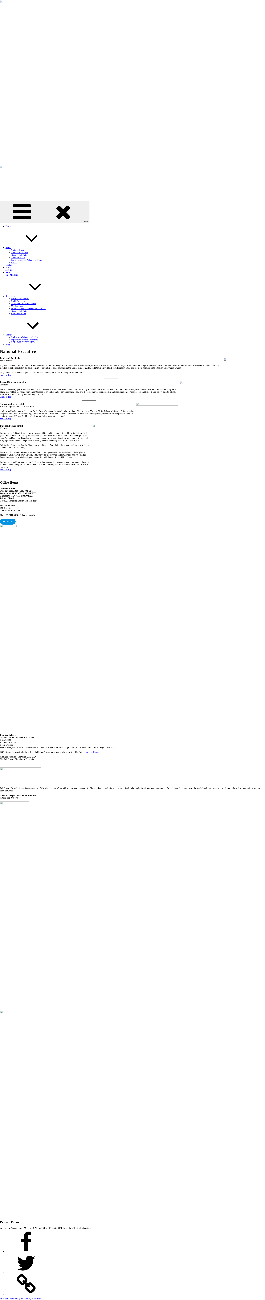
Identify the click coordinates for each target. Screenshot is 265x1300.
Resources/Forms (18, 313)
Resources (10, 296)
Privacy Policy (6, 1299)
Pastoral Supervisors (20, 298)
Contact (9, 265)
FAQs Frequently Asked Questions (26, 260)
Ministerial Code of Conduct (23, 303)
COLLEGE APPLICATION (23, 342)
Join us (9, 270)
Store (8, 272)
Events (8, 267)
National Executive (19, 252)
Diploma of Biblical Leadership (25, 340)
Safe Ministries (12, 275)
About (8, 247)
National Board (17, 250)
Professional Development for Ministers (28, 308)
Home (8, 226)
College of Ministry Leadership (24, 337)
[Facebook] (26, 1251)
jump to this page (93, 752)
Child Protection (18, 257)
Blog (8, 344)
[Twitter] (26, 1273)
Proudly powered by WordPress (27, 1299)
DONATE (7, 521)
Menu (86, 221)
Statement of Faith (19, 255)
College (9, 335)
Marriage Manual (18, 306)
